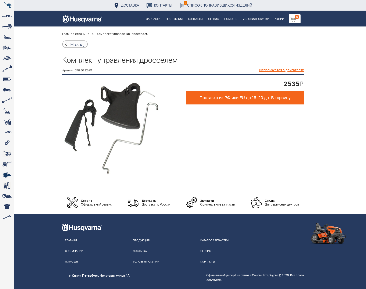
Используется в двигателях (281, 70)
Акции (279, 19)
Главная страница (76, 34)
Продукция (174, 19)
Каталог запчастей (214, 241)
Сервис (213, 19)
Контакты (163, 5)
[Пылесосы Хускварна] (7, 185)
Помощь (230, 19)
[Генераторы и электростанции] (7, 153)
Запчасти (153, 19)
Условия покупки (256, 19)
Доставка (130, 5)
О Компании (74, 251)
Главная (71, 241)
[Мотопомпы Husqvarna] (7, 175)
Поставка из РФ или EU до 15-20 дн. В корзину (245, 98)
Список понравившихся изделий (218, 4)
